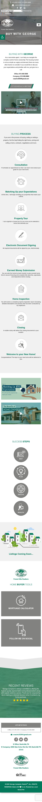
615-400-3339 (16, 2)
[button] (2, 37)
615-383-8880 (26, 2)
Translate (8, 14)
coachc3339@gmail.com (22, 5)
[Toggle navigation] (39, 24)
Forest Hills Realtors (7, 29)
